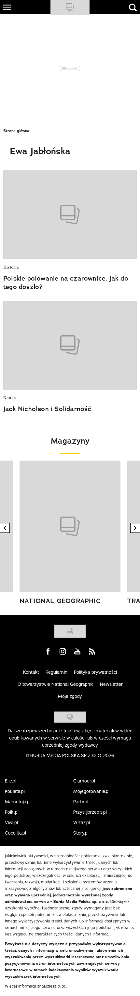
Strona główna (16, 130)
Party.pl (80, 802)
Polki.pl (12, 812)
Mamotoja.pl (18, 802)
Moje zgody (70, 696)
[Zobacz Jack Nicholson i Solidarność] (70, 345)
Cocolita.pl (15, 833)
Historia (11, 267)
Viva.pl (11, 822)
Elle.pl (10, 781)
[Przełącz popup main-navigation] (7, 7)
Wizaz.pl (81, 822)
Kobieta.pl (15, 791)
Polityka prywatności (95, 672)
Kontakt (31, 672)
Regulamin (56, 672)
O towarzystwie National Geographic (55, 684)
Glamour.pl (84, 781)
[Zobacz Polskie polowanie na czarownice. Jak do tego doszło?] (70, 214)
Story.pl (81, 833)
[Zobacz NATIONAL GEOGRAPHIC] (70, 526)
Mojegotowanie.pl (91, 791)
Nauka (9, 397)
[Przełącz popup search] (133, 7)
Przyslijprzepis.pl (90, 812)
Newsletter (111, 684)
